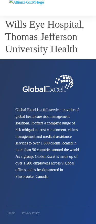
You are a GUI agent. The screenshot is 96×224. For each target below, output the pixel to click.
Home (11, 213)
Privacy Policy (31, 213)
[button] (91, 6)
